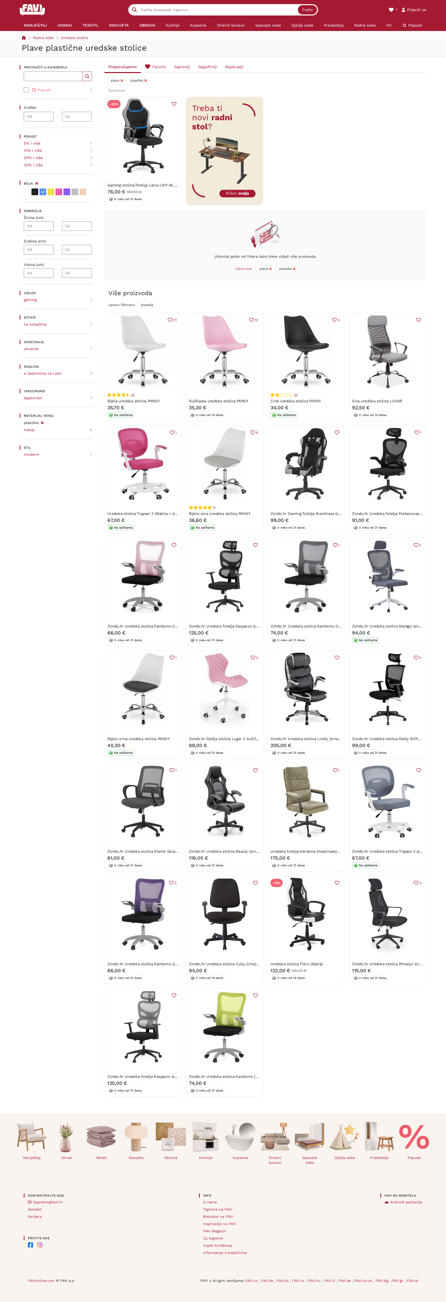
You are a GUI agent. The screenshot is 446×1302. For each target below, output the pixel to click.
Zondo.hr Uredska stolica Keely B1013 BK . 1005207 (398, 738)
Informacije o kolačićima (225, 1253)
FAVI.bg (382, 1281)
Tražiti (307, 10)
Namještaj (32, 1158)
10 (256, 320)
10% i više (33, 150)
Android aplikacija (406, 1202)
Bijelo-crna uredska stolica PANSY (138, 738)
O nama (210, 1202)
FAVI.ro (298, 1281)
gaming (30, 299)
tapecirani (33, 398)
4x (132, 395)
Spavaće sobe (309, 1160)
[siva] (74, 192)
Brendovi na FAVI (218, 1216)
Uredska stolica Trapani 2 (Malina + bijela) (145, 513)
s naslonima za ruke (42, 373)
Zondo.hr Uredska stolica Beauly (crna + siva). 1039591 (238, 851)
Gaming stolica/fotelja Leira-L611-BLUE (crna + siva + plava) (162, 185)
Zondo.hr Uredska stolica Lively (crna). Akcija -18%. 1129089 (324, 738)
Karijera (35, 1216)
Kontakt (35, 1209)
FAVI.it (330, 1281)
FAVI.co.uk (363, 1281)
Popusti (414, 1158)
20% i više (33, 157)
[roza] (58, 192)
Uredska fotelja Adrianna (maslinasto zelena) (311, 851)
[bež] (82, 192)
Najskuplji (234, 67)
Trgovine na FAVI (217, 1209)
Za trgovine (213, 1238)
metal (29, 430)
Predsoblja (379, 1158)
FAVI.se (345, 1281)
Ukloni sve (243, 269)
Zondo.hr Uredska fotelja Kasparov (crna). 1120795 (234, 626)
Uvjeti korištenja (217, 1245)
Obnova (170, 1158)
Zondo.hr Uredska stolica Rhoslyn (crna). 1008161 (396, 964)
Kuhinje (205, 1158)
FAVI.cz (252, 1281)
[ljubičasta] (66, 192)
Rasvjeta (136, 1158)
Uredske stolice (74, 38)
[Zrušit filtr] (42, 422)
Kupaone (240, 1158)
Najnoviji (182, 67)
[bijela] (26, 192)
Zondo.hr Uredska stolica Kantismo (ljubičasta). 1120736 (158, 964)
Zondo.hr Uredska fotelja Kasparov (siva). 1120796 (152, 1076)
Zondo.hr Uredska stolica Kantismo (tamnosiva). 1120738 (321, 626)
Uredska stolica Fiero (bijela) (296, 964)
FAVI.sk (268, 1281)
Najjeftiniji (207, 67)
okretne (31, 349)
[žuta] (50, 192)
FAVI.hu (314, 1281)
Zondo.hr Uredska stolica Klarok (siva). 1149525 (150, 851)
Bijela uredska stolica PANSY (133, 401)
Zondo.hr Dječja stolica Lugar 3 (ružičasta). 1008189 (235, 738)
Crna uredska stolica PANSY (295, 401)
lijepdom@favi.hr (48, 1202)
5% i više (32, 143)
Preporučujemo (122, 67)
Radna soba (43, 38)
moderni (31, 454)
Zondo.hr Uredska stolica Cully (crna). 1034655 (231, 964)
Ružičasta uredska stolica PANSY (219, 401)
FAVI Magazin (214, 1231)
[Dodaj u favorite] (174, 104)
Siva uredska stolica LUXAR (377, 401)
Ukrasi (66, 1158)
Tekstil (101, 1158)
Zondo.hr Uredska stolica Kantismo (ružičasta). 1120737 (157, 626)
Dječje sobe (344, 1158)
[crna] (34, 192)
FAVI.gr (398, 1281)
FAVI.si (412, 1281)
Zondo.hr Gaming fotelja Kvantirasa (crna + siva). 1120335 (321, 513)
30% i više (33, 165)
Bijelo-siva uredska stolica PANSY (220, 513)
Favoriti (159, 67)
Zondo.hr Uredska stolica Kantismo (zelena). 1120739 (237, 1076)
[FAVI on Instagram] (39, 1245)
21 (175, 320)
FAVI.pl (283, 1281)
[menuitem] (35, 25)
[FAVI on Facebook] (30, 1245)
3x (296, 395)
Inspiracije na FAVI (219, 1224)
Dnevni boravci (275, 1160)
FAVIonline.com (41, 1281)
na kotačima (35, 324)
